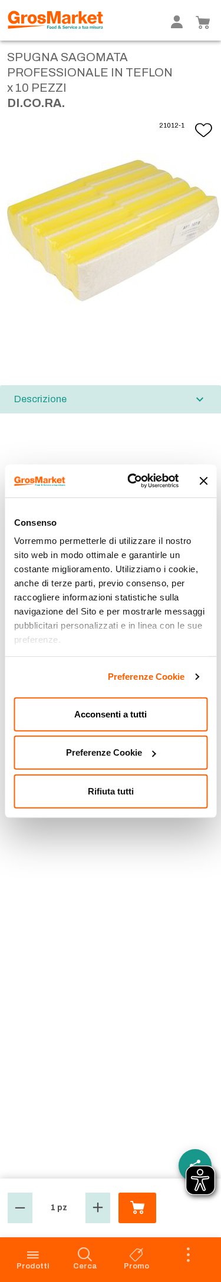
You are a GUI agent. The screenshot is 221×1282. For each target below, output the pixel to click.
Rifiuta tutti (111, 791)
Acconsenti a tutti (110, 714)
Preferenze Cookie (146, 677)
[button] (20, 1208)
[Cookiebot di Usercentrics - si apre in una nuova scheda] (133, 481)
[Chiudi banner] (203, 481)
